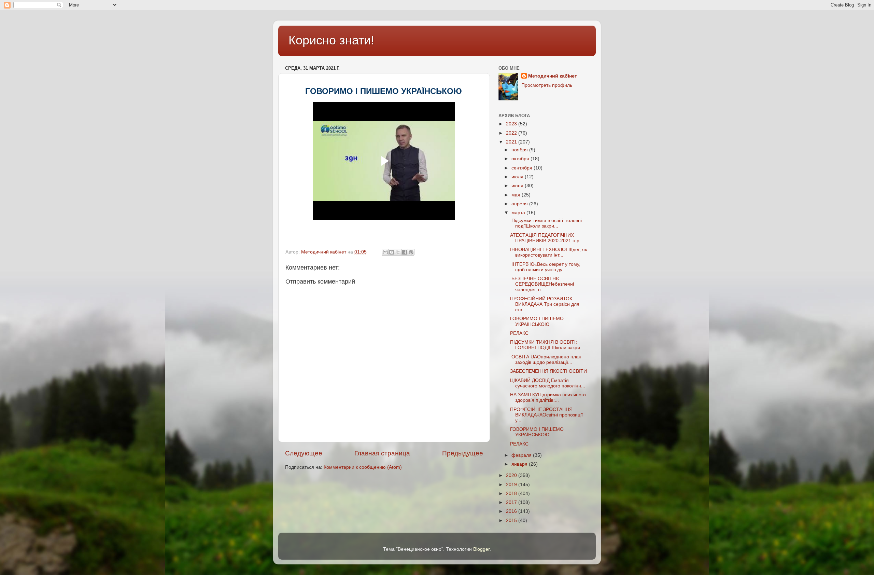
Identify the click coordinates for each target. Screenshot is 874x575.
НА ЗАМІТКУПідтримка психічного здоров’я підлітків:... (548, 397)
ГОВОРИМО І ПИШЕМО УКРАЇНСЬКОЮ (537, 321)
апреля (520, 203)
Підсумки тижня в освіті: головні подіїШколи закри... (546, 223)
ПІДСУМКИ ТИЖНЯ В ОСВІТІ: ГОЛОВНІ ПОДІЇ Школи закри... (547, 345)
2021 (512, 142)
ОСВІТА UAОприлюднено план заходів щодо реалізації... (545, 359)
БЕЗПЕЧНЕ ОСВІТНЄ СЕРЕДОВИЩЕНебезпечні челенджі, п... (542, 284)
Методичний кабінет (552, 76)
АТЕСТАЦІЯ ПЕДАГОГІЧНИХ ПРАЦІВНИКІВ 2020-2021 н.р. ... (548, 238)
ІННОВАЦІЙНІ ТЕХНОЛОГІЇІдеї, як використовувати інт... (548, 252)
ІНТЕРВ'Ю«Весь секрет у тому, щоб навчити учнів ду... (545, 267)
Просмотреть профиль (546, 85)
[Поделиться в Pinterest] (411, 252)
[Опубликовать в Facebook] (404, 252)
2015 (512, 520)
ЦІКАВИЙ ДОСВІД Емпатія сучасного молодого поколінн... (547, 383)
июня (518, 185)
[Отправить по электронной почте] (385, 252)
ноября (520, 149)
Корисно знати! (331, 40)
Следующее (303, 453)
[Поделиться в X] (398, 252)
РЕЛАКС (520, 333)
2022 (512, 133)
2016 (512, 511)
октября (521, 158)
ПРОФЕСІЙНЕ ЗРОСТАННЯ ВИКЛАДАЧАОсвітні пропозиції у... (546, 415)
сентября (522, 167)
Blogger (481, 549)
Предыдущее (462, 453)
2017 (512, 502)
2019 (512, 484)
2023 (512, 123)
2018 (512, 493)
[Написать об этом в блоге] (391, 252)
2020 (512, 475)
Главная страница (382, 453)
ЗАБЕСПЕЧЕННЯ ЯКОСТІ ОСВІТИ (549, 371)
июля (518, 176)
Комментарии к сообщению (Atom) (363, 467)
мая (516, 194)
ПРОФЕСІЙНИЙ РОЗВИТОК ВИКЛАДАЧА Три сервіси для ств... (544, 304)
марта (518, 212)
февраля (522, 455)
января (520, 464)
